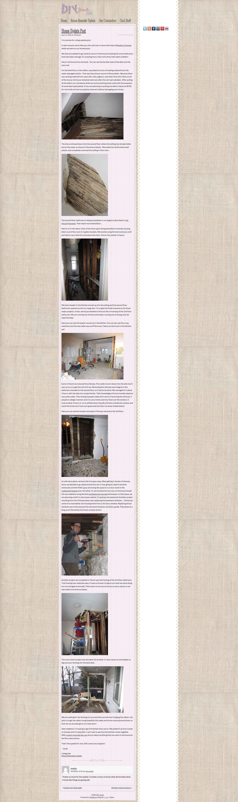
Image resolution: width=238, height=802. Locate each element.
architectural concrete (98, 494)
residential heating (69, 491)
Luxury (106, 797)
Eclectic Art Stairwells (73, 787)
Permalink (89, 771)
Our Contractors (107, 20)
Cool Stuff (125, 20)
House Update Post (73, 31)
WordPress (93, 797)
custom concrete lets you (76, 735)
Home (64, 20)
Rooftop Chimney (124, 45)
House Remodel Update (83, 20)
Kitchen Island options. (121, 787)
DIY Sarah (100, 795)
